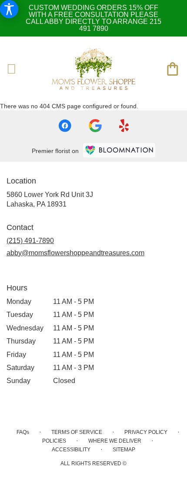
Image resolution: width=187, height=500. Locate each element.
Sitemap (124, 450)
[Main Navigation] (11, 69)
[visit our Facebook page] (65, 125)
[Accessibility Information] (9, 9)
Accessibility (71, 450)
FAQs (23, 432)
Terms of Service (76, 432)
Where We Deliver (114, 441)
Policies (54, 441)
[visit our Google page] (95, 125)
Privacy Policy (145, 432)
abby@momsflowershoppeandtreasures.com (75, 253)
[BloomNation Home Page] (119, 150)
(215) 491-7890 (30, 240)
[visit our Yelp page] (124, 125)
